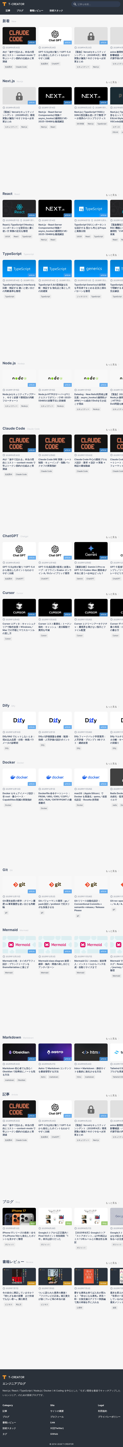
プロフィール (57, 1416)
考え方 (18, 1304)
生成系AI (8, 67)
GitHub (54, 1434)
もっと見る (111, 82)
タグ (5, 1434)
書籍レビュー (36, 10)
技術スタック (56, 10)
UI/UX (7, 236)
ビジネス (8, 1304)
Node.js (24, 406)
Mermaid (8, 973)
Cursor (8, 639)
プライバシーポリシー (109, 1416)
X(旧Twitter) (57, 1428)
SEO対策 (80, 124)
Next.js (96, 67)
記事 (8, 10)
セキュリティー (83, 67)
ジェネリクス (82, 296)
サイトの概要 (57, 1411)
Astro (43, 1077)
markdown (9, 1080)
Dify (6, 748)
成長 (114, 1308)
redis (115, 805)
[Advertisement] (36, 164)
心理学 (79, 1308)
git (6, 912)
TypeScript (101, 124)
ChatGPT (55, 64)
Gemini (80, 579)
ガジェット (9, 1244)
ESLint (115, 132)
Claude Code (21, 67)
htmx (79, 1077)
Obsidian (21, 1080)
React (53, 127)
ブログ (20, 10)
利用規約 (102, 1411)
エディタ (116, 127)
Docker (8, 805)
